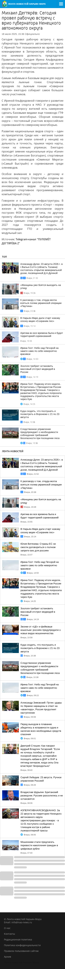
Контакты (9, 933)
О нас (7, 928)
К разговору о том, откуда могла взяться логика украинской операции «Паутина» (41, 303)
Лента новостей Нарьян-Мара (21, 962)
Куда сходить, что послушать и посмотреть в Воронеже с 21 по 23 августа (39, 414)
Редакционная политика (18, 939)
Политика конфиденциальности (22, 945)
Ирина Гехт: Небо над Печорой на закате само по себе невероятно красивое (39, 351)
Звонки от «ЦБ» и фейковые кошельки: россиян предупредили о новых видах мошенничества (40, 630)
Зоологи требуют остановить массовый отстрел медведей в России (37, 369)
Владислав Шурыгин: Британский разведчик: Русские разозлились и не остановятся (41, 795)
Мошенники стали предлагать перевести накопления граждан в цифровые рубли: (39, 845)
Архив (7, 956)
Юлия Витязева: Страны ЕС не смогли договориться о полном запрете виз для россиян (38, 547)
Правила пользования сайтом (21, 951)
